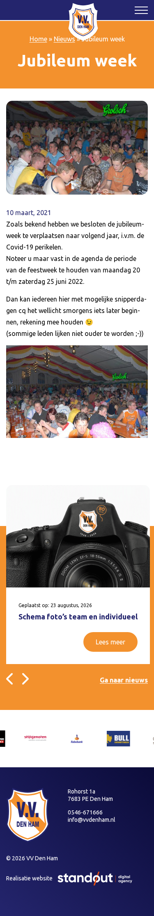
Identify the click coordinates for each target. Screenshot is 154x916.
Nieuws (64, 39)
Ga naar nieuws (124, 680)
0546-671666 (85, 812)
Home (38, 39)
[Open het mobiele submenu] (141, 9)
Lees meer (110, 642)
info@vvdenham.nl (91, 819)
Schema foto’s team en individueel (78, 616)
